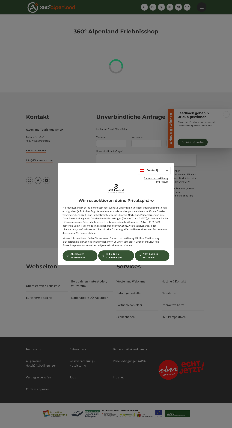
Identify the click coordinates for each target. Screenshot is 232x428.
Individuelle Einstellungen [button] (114, 255)
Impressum (162, 181)
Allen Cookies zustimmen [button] (150, 255)
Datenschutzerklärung (156, 178)
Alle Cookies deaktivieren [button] (78, 255)
